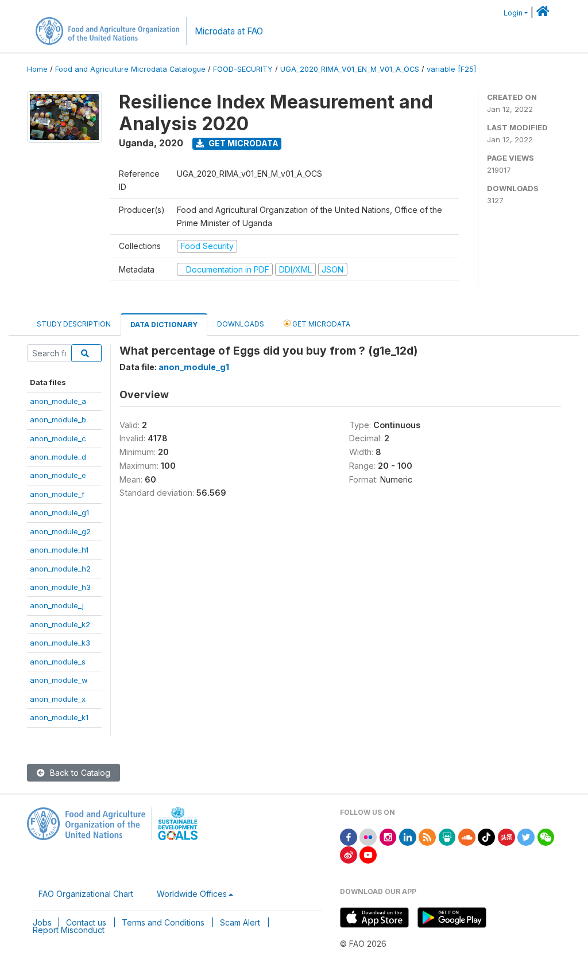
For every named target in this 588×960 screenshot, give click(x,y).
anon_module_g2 (60, 531)
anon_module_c (58, 438)
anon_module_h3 (60, 587)
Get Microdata (242, 143)
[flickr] (368, 836)
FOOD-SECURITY (243, 69)
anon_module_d (58, 456)
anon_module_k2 (60, 624)
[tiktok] (486, 836)
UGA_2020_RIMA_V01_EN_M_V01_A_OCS (349, 69)
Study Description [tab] (74, 324)
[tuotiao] (506, 836)
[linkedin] (407, 836)
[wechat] (546, 836)
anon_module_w (59, 680)
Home (37, 69)
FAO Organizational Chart (85, 894)
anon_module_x (58, 699)
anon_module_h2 (60, 568)
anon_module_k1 (59, 717)
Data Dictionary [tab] (164, 324)
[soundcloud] (466, 836)
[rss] (427, 836)
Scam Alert (240, 922)
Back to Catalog (79, 773)
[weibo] (348, 854)
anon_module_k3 (60, 642)
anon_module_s (58, 661)
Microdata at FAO (229, 31)
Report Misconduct (69, 930)
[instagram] (388, 836)
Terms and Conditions (163, 922)
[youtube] (368, 854)
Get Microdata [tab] (320, 324)
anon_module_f (57, 494)
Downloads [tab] (240, 324)
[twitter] (526, 836)
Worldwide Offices (192, 894)
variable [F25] (451, 69)
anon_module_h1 (59, 549)
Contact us (86, 922)
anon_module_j (57, 605)
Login (513, 13)
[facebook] (348, 836)
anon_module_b (58, 419)
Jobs (42, 922)
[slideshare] (447, 836)
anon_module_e (58, 475)
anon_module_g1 (59, 512)
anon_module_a (58, 401)
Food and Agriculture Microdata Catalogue (130, 69)
